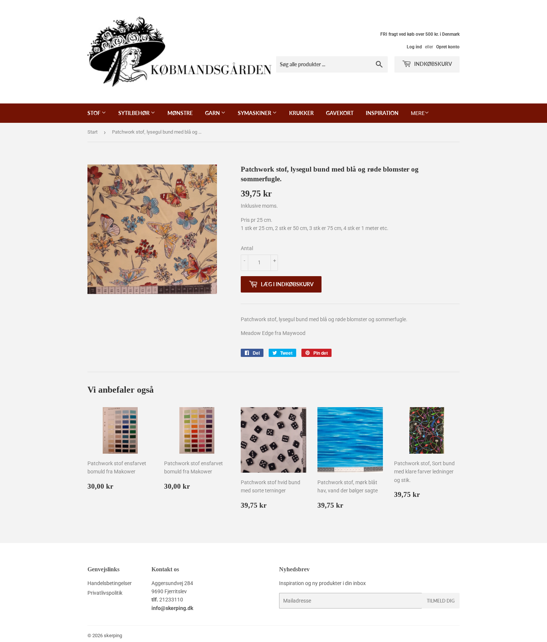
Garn (213, 113)
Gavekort (340, 113)
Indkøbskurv (432, 64)
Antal (247, 248)
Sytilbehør (134, 113)
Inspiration (382, 113)
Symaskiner (255, 113)
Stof (94, 113)
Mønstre (180, 113)
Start (92, 132)
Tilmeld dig (441, 601)
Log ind (414, 46)
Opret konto (448, 46)
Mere (418, 113)
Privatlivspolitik (104, 593)
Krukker (301, 113)
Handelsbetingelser (109, 583)
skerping (113, 635)
